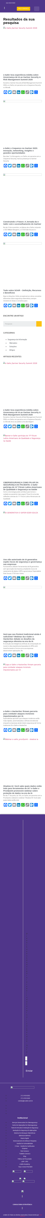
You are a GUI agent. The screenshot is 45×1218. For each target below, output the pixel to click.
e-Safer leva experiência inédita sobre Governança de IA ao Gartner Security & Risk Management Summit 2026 (22, 77)
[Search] (39, 324)
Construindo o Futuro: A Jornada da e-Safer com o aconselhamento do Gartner (22, 223)
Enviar (26, 1070)
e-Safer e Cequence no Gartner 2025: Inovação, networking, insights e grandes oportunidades (20, 150)
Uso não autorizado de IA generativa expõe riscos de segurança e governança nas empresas (22, 561)
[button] (36, 8)
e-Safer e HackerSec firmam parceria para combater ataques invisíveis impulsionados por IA (20, 713)
